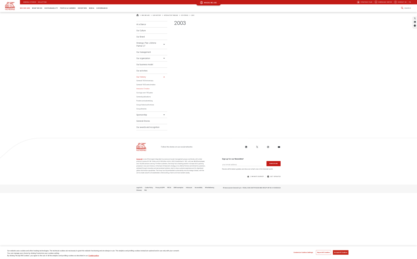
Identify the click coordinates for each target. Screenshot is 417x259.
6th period (184, 15)
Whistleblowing (209, 187)
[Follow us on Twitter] (257, 147)
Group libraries (141, 109)
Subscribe (273, 163)
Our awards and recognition (147, 127)
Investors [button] (82, 8)
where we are (210, 3)
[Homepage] (137, 15)
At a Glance (141, 24)
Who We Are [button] (25, 8)
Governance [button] (102, 8)
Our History (157, 15)
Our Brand (140, 37)
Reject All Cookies (323, 252)
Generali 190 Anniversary (144, 81)
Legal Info (139, 187)
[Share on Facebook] (414, 25)
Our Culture (141, 30)
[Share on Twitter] (414, 18)
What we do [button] (37, 8)
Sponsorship (141, 115)
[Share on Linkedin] (414, 22)
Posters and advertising (144, 101)
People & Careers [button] (68, 8)
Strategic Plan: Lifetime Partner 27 (146, 44)
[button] (406, 8)
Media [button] (91, 8)
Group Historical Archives (145, 105)
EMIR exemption (178, 187)
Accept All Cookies (340, 252)
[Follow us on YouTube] (279, 147)
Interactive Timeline (171, 15)
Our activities (141, 71)
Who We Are (146, 15)
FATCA (169, 187)
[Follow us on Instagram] (268, 147)
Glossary (139, 190)
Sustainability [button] (51, 8)
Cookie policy (93, 256)
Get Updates (275, 176)
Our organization (143, 58)
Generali (139, 159)
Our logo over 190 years (144, 93)
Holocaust (189, 187)
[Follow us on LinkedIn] (246, 147)
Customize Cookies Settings (303, 252)
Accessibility (198, 187)
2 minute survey (257, 176)
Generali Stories (143, 121)
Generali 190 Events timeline (145, 85)
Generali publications (143, 97)
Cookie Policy (149, 187)
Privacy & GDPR (160, 187)
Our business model (144, 64)
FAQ (145, 190)
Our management (143, 52)
